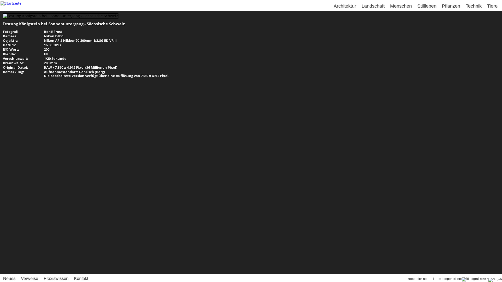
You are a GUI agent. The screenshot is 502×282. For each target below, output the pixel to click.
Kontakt (81, 278)
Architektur (345, 6)
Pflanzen (451, 6)
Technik (474, 6)
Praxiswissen (56, 278)
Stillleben (426, 6)
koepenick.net (417, 278)
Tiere (492, 6)
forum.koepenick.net (447, 278)
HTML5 (484, 279)
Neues (9, 278)
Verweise (29, 278)
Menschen (401, 6)
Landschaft (373, 6)
